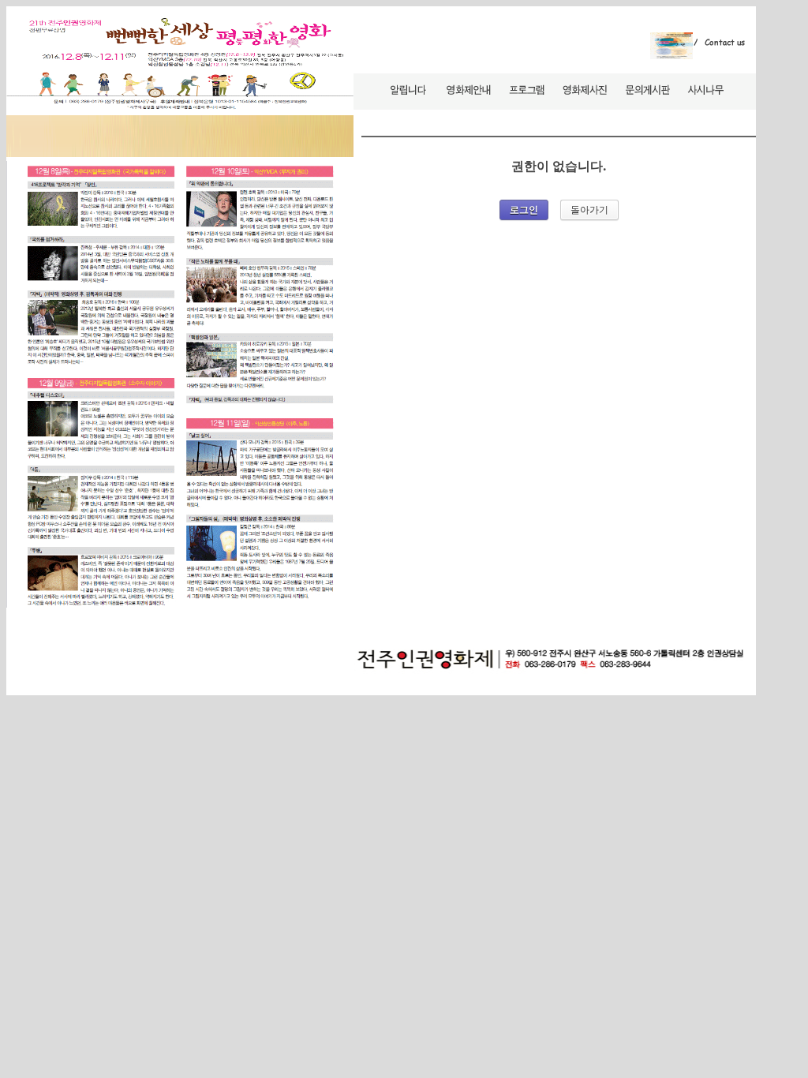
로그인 (524, 209)
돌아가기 (589, 209)
